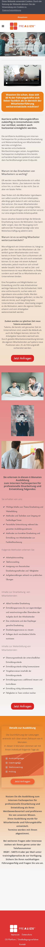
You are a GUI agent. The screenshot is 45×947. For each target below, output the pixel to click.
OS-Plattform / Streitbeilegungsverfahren (21, 939)
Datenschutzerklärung (11, 10)
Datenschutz (27, 934)
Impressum (15, 934)
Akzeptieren (22, 17)
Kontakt (22, 944)
